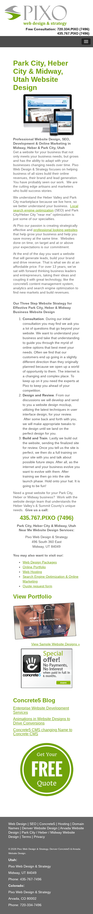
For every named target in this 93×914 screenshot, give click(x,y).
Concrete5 (47, 824)
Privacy (39, 837)
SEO (33, 824)
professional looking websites (55, 230)
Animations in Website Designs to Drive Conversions (41, 721)
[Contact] (46, 769)
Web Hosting (32, 572)
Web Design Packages (40, 562)
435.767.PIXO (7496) (73, 33)
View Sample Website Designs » (55, 644)
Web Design (17, 824)
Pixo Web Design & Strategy (32, 849)
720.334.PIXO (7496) (73, 29)
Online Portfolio (34, 567)
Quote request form (37, 586)
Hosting (63, 824)
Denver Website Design (39, 828)
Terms (26, 837)
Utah (12, 860)
